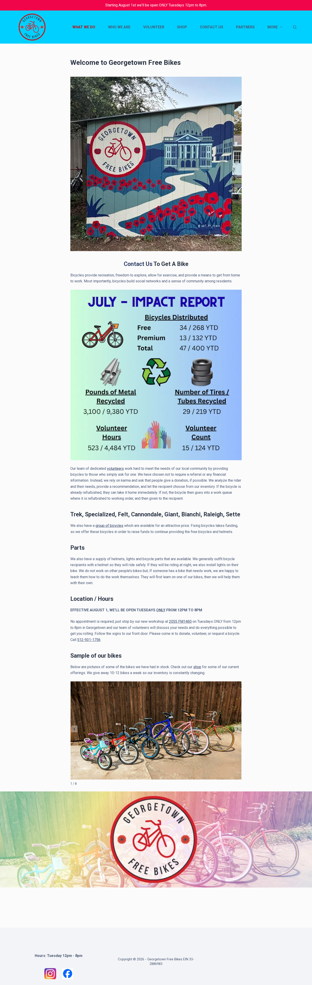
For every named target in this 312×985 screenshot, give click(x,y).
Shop (182, 27)
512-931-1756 (88, 640)
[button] (237, 728)
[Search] (294, 27)
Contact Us (211, 27)
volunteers (115, 468)
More (272, 27)
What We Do (83, 27)
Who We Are (119, 27)
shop (197, 667)
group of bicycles (109, 525)
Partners (245, 27)
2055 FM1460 (180, 621)
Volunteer (153, 27)
